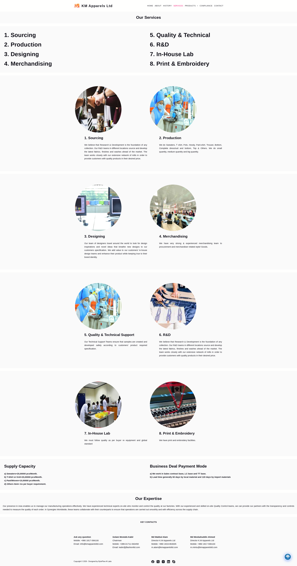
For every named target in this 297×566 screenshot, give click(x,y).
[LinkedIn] (168, 561)
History (167, 6)
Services (178, 6)
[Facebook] (152, 561)
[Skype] (173, 561)
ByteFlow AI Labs (105, 561)
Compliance (206, 6)
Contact (218, 6)
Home (150, 6)
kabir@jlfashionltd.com (129, 547)
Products (190, 6)
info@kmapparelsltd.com (91, 544)
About (158, 6)
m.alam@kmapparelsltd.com (164, 547)
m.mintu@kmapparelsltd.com (203, 547)
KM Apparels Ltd (97, 6)
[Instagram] (163, 561)
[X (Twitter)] (158, 561)
